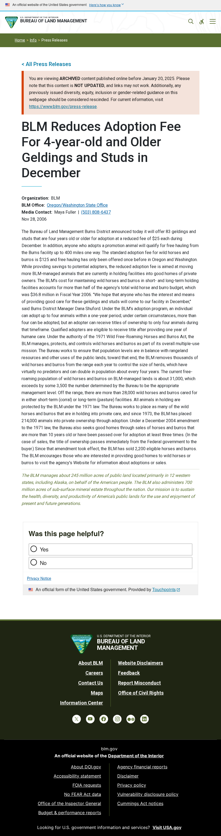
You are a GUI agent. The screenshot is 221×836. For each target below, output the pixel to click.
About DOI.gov (86, 766)
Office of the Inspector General (69, 803)
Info (33, 40)
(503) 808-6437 (96, 212)
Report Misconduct (139, 683)
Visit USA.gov (167, 827)
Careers (94, 673)
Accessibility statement (77, 776)
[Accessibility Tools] (201, 21)
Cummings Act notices (140, 803)
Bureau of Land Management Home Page (47, 22)
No (43, 563)
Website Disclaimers (140, 663)
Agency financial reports (142, 766)
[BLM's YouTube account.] (90, 719)
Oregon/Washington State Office (77, 205)
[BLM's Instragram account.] (117, 719)
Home (20, 40)
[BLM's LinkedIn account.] (144, 719)
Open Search (191, 21)
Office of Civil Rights (141, 693)
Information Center (81, 703)
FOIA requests (86, 785)
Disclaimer (128, 776)
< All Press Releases (46, 64)
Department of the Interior (136, 755)
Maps (97, 693)
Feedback (129, 673)
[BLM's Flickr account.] (130, 719)
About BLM (90, 663)
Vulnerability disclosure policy (147, 794)
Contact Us (90, 683)
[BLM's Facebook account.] (103, 719)
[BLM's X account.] (76, 719)
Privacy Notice (39, 578)
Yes (44, 549)
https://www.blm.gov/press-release (63, 106)
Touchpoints (164, 589)
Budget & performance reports (69, 812)
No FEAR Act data (82, 794)
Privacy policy (131, 785)
